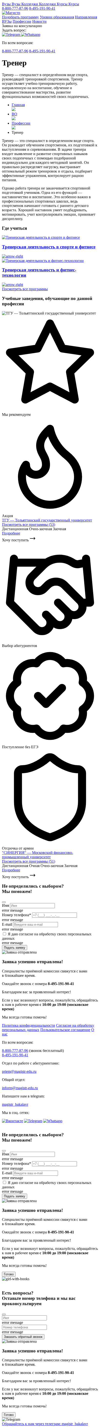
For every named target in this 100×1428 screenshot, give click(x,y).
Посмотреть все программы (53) (28, 524)
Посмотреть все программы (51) (28, 861)
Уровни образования (57, 17)
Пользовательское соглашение (65, 1030)
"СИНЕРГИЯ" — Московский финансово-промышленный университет (37, 855)
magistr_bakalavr (15, 1104)
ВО (14, 114)
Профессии (22, 21)
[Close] (4, 902)
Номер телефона (16, 915)
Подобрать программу (20, 17)
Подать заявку (14, 947)
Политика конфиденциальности (28, 1025)
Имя (5, 905)
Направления (86, 17)
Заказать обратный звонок (23, 1337)
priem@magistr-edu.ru (19, 1071)
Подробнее (11, 533)
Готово (9, 1274)
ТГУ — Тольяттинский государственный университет (47, 520)
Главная (18, 105)
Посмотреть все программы (25, 289)
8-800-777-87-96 (15, 8)
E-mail (7, 924)
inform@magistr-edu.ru (20, 1088)
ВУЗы (7, 21)
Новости (39, 21)
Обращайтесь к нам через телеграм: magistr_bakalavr (45, 1424)
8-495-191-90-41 (42, 8)
